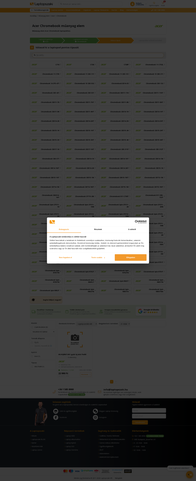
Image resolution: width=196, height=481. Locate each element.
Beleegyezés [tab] (64, 229)
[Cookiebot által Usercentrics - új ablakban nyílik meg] (137, 222)
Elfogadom (130, 257)
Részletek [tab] (98, 229)
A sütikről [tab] (132, 229)
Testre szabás (96, 257)
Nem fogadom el (65, 257)
